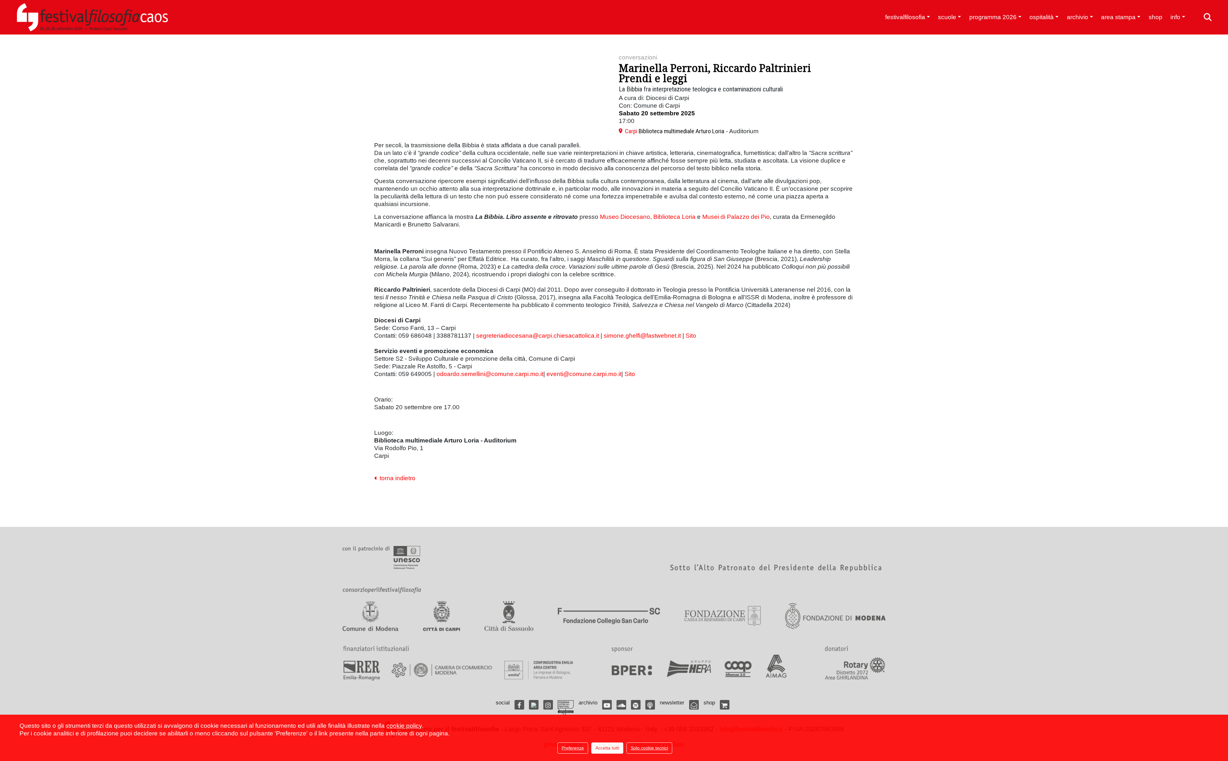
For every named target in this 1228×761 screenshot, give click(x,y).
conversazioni (638, 57)
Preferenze (573, 747)
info (1175, 17)
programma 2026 (993, 17)
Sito (691, 335)
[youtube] (607, 705)
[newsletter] (694, 705)
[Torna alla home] (92, 17)
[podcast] (650, 705)
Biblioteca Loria (674, 216)
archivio (1077, 17)
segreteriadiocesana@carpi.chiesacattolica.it (537, 335)
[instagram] (548, 705)
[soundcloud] (621, 705)
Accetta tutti (607, 747)
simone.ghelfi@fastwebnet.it (642, 335)
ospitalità (1041, 17)
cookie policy (404, 725)
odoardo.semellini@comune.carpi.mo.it (490, 374)
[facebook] (519, 705)
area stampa (1118, 17)
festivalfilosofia (905, 17)
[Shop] (724, 705)
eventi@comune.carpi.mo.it (584, 374)
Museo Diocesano (625, 216)
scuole (947, 17)
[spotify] (636, 705)
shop (1155, 17)
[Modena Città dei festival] (566, 708)
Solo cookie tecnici (649, 747)
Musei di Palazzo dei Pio (736, 216)
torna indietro (395, 478)
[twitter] (534, 705)
